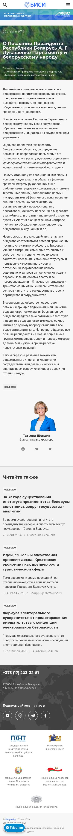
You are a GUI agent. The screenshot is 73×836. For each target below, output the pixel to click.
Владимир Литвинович (46, 593)
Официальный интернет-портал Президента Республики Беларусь (18, 781)
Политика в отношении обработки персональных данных (33, 828)
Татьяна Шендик (36, 436)
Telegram (16, 827)
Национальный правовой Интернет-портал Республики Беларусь (55, 781)
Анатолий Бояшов (45, 651)
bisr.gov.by (10, 819)
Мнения (20, 68)
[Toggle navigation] (68, 5)
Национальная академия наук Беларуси (36, 807)
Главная (7, 68)
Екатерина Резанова (41, 535)
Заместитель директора (37, 439)
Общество (10, 387)
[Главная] (35, 4)
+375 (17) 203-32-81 (21, 672)
